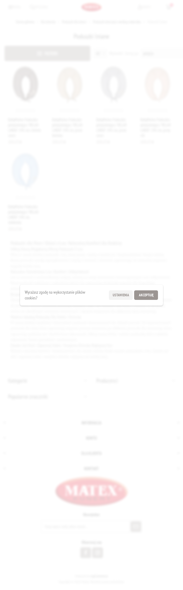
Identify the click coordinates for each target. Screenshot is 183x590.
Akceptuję (146, 295)
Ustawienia (121, 295)
